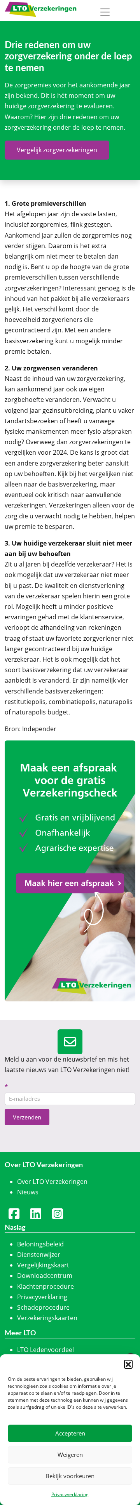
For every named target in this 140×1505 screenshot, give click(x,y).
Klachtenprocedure (45, 1286)
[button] (128, 1364)
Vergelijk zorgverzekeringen (57, 150)
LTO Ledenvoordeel (45, 1349)
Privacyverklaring (70, 1494)
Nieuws (27, 1192)
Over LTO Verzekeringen (52, 1181)
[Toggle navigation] (105, 12)
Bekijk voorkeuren (70, 1476)
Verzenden (27, 1117)
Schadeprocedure (43, 1307)
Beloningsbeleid (40, 1244)
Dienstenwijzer (38, 1254)
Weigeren (70, 1454)
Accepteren (70, 1433)
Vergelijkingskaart (43, 1265)
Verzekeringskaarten (47, 1318)
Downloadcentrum (44, 1275)
